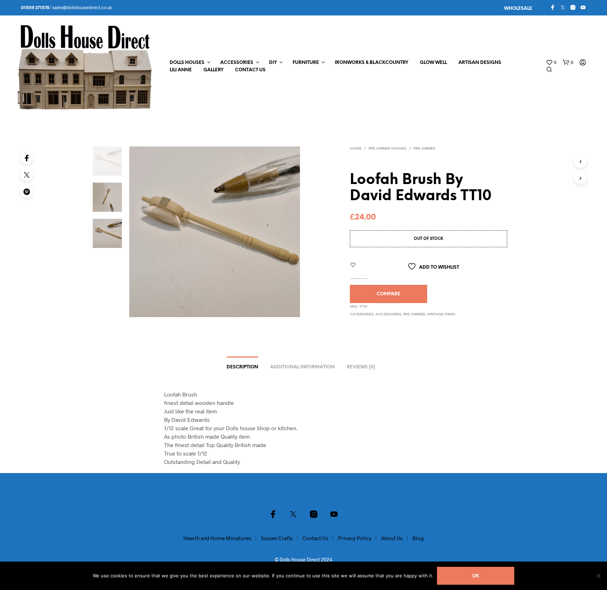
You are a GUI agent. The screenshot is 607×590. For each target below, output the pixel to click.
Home (355, 149)
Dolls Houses (187, 62)
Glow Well (433, 62)
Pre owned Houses (387, 149)
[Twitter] (563, 7)
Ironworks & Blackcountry (371, 62)
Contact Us (250, 70)
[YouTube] (583, 7)
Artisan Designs (479, 62)
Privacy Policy (354, 538)
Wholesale (518, 8)
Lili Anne (181, 70)
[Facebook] (552, 7)
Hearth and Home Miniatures (217, 538)
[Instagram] (573, 7)
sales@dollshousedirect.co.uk (82, 7)
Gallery (213, 70)
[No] (598, 575)
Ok (475, 576)
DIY (273, 62)
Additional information (302, 367)
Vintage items (441, 314)
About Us (392, 538)
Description (242, 367)
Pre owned (424, 149)
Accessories (236, 62)
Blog (418, 538)
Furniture (306, 62)
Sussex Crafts (277, 538)
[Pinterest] (26, 191)
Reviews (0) (361, 367)
